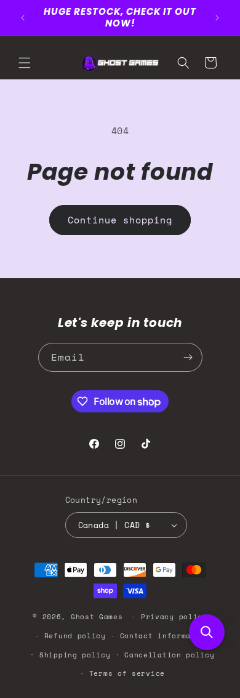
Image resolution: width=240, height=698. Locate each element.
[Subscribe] (188, 357)
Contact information (165, 636)
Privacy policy (174, 617)
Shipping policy (75, 655)
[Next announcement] (217, 17)
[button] (24, 62)
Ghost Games (97, 617)
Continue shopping (120, 220)
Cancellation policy (169, 655)
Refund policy (75, 636)
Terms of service (127, 673)
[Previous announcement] (22, 17)
